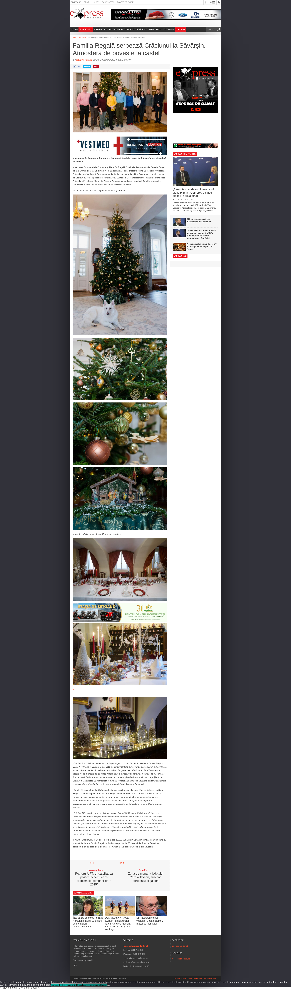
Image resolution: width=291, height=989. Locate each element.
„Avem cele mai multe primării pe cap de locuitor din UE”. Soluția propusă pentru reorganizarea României (201, 234)
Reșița (87, 2)
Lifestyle (161, 29)
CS (72, 29)
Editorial (180, 29)
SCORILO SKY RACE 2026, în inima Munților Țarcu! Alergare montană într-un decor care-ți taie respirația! (118, 923)
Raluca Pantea (84, 59)
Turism (150, 29)
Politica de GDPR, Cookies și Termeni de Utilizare (84, 985)
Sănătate (141, 29)
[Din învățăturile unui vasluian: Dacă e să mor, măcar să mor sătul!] (151, 915)
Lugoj (96, 2)
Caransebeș (108, 2)
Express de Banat (180, 946)
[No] (108, 985)
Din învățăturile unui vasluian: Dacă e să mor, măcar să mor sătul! (149, 920)
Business (118, 29)
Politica (98, 29)
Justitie (108, 29)
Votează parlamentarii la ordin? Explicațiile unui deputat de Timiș (202, 246)
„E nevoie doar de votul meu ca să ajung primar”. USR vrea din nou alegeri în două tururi (193, 192)
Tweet (91, 863)
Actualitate (85, 29)
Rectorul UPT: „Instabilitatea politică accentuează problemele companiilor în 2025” (94, 879)
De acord (56, 985)
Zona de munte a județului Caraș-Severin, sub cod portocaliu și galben (145, 877)
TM (76, 29)
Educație (129, 29)
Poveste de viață (125, 2)
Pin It (121, 863)
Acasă (75, 37)
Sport (171, 29)
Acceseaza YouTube (181, 959)
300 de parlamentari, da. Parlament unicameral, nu (199, 220)
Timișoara (76, 2)
